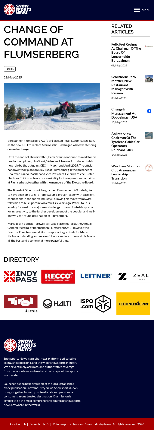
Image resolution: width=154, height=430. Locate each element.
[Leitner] (96, 277)
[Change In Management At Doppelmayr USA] (149, 117)
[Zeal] (133, 277)
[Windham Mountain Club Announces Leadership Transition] (149, 176)
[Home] (42, 346)
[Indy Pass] (21, 277)
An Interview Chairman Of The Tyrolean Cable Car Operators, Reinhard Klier (125, 142)
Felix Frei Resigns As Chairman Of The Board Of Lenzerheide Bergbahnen (126, 52)
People (10, 69)
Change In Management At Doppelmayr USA (124, 113)
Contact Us (18, 424)
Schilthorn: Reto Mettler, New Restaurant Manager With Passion (123, 85)
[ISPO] (96, 304)
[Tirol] (21, 304)
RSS (46, 424)
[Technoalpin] (133, 304)
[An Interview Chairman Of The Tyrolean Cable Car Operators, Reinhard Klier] (149, 146)
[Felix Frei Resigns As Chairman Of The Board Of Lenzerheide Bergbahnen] (149, 56)
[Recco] (58, 277)
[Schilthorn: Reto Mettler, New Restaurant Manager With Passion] (149, 89)
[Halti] (58, 304)
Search (35, 424)
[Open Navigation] (137, 10)
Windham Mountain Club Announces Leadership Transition (126, 172)
